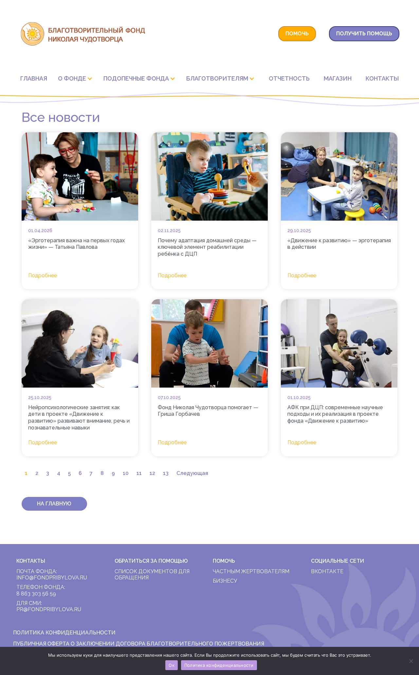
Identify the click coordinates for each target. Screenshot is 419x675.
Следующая (192, 473)
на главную (54, 504)
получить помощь (364, 33)
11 (139, 473)
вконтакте (327, 571)
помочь (297, 33)
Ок (171, 665)
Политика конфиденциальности (219, 665)
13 (166, 473)
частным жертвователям (251, 571)
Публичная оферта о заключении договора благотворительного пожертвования (138, 644)
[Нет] (411, 661)
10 (126, 473)
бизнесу (225, 581)
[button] (77, 78)
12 (152, 473)
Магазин (338, 78)
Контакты (382, 78)
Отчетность (289, 78)
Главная (33, 78)
